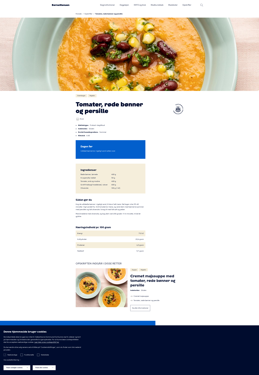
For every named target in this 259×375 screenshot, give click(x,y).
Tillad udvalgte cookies (14, 368)
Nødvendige (12, 355)
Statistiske (45, 355)
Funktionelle (29, 355)
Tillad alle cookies (41, 368)
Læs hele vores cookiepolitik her (46, 342)
